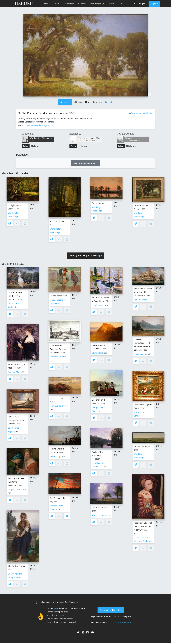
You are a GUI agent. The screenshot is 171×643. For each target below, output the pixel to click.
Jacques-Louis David (17, 489)
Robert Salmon (140, 299)
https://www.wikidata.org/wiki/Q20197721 (42, 125)
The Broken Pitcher (16, 566)
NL (18, 431)
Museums (68, 3)
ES (59, 303)
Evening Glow (98, 203)
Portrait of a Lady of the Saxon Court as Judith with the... (143, 526)
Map (46, 3)
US (58, 509)
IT (51, 360)
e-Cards (81, 3)
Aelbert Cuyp (55, 456)
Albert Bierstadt (99, 515)
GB (51, 409)
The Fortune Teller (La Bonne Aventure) (16, 482)
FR (24, 372)
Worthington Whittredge (142, 113)
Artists (56, 3)
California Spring (99, 507)
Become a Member (111, 610)
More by (85, 255)
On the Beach (56, 295)
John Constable (140, 354)
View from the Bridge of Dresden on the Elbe (58, 349)
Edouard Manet (15, 372)
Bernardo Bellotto (58, 356)
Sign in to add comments (85, 163)
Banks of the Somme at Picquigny (97, 455)
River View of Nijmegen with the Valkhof (16, 420)
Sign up (154, 3)
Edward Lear (97, 353)
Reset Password (123, 622)
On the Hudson (56, 398)
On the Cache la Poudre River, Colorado (15, 296)
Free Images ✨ (97, 3)
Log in (142, 3)
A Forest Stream (57, 221)
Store (111, 3)
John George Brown (58, 406)
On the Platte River (142, 446)
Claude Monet (98, 305)
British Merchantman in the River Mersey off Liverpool (143, 292)
